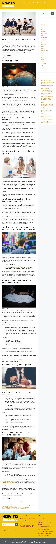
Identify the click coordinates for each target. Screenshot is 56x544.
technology (42, 533)
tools (48, 533)
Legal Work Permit (31, 505)
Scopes (43, 57)
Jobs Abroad (25, 505)
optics (46, 527)
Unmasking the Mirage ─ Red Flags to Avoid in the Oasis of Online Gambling (47, 95)
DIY (47, 520)
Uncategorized (44, 68)
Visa (15, 506)
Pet (42, 55)
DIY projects (39, 2)
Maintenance (50, 526)
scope (47, 531)
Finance (43, 42)
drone (49, 520)
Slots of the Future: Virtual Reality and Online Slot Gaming (47, 116)
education (43, 39)
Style (42, 59)
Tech (42, 61)
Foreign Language (19, 505)
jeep (38, 526)
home (40, 525)
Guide (42, 46)
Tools (42, 67)
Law (42, 54)
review (40, 531)
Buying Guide (44, 33)
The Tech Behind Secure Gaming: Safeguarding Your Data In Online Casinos (47, 121)
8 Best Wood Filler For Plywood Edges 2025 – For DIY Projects (14, 508)
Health (42, 48)
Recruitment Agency (6, 506)
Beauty (42, 26)
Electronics (25, 2)
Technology (43, 63)
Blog (34, 2)
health (50, 522)
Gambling (43, 44)
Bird (42, 27)
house (43, 524)
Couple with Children (7, 505)
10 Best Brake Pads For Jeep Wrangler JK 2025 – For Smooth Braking (16, 507)
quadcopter (42, 529)
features (40, 522)
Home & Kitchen (47, 2)
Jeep (30, 2)
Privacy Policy (18, 6)
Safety (44, 531)
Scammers (12, 506)
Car (42, 35)
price (39, 529)
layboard (10, 143)
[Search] (52, 13)
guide (47, 522)
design (43, 520)
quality (45, 529)
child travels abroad (8, 482)
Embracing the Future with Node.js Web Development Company (47, 106)
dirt (45, 520)
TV (49, 533)
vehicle (43, 535)
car (39, 520)
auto (39, 518)
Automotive (18, 2)
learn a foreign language (18, 267)
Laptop (44, 526)
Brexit (22, 359)
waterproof (47, 535)
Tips (4, 503)
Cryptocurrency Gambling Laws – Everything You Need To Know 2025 (47, 87)
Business (43, 31)
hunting (48, 524)
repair (48, 529)
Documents (14, 505)
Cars (41, 520)
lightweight (47, 526)
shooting (49, 531)
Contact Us (26, 6)
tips (46, 533)
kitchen (41, 526)
